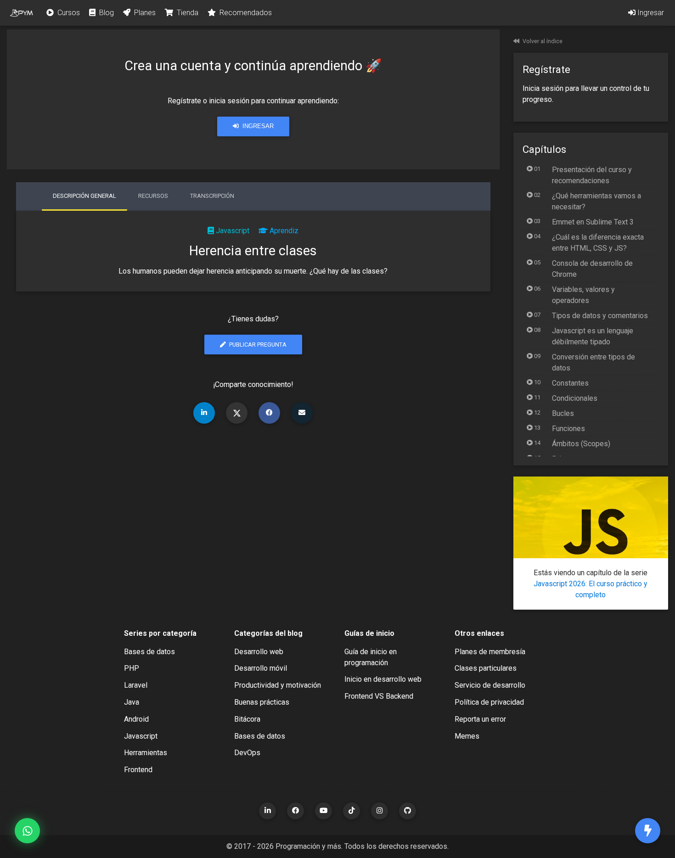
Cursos (68, 12)
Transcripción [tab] (212, 195)
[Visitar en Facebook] (295, 810)
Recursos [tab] (153, 195)
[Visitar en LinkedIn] (267, 810)
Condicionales (574, 398)
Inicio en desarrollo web (383, 679)
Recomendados (245, 12)
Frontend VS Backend (378, 696)
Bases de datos (149, 651)
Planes (144, 12)
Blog (105, 12)
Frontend (138, 769)
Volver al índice (542, 41)
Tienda (186, 12)
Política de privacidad (489, 702)
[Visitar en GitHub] (407, 810)
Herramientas (145, 752)
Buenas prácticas (261, 702)
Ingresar (650, 12)
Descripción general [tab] (84, 195)
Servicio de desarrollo (490, 685)
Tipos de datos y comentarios (600, 315)
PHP (131, 668)
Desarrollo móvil (260, 668)
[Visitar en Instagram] (379, 810)
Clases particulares (486, 668)
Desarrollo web (258, 651)
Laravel (135, 685)
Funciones (568, 428)
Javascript (232, 230)
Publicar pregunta (257, 344)
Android (136, 719)
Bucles (563, 413)
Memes (467, 736)
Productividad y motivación (277, 685)
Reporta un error (480, 719)
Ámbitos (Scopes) (581, 443)
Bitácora (247, 719)
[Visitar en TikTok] (351, 810)
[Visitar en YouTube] (323, 810)
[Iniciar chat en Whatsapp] (27, 830)
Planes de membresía (490, 651)
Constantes (570, 383)
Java (131, 702)
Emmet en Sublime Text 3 (593, 222)
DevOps (247, 752)
